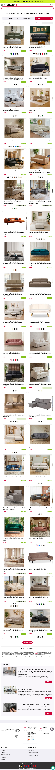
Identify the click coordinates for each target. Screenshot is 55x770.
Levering (3, 750)
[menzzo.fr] (20, 766)
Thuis (2, 11)
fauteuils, (39, 657)
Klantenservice (4, 759)
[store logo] (27, 4)
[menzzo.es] (33, 766)
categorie (10, 18)
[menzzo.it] (24, 766)
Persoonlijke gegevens (33, 752)
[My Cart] (53, 4)
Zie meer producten (27, 642)
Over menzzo (31, 750)
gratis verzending (27, 18)
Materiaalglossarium (5, 754)
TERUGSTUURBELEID (6, 752)
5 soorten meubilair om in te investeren (32, 669)
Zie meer (48, 681)
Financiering (3, 757)
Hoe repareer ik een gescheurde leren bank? (34, 704)
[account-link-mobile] (51, 4)
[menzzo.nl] (26, 766)
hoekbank (36, 653)
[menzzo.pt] (35, 766)
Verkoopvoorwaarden (33, 755)
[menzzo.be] (31, 766)
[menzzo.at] (29, 766)
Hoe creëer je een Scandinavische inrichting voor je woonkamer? (33, 688)
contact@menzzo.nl (46, 728)
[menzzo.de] (22, 766)
